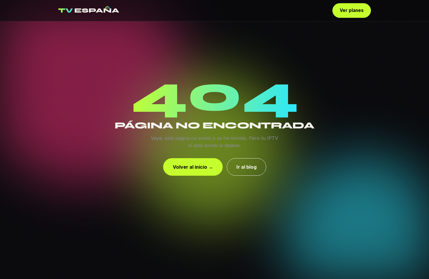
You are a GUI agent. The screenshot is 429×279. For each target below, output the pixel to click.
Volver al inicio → (193, 167)
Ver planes (352, 10)
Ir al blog (246, 167)
